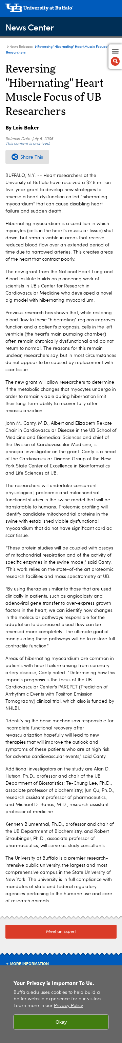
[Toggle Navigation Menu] (115, 56)
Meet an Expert (61, 931)
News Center (29, 27)
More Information (29, 964)
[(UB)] (61, 10)
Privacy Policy (68, 1005)
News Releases (21, 46)
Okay (61, 1022)
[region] (61, 1004)
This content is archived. (27, 144)
